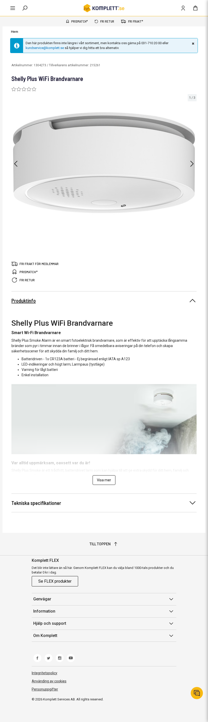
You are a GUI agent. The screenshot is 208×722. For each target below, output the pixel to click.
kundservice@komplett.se (45, 48)
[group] (104, 163)
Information (44, 611)
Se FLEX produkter (55, 581)
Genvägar (42, 599)
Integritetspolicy (44, 673)
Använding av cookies (49, 681)
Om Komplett (45, 635)
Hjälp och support (49, 623)
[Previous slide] (15, 163)
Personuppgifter (45, 689)
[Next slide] (192, 163)
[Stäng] (192, 43)
